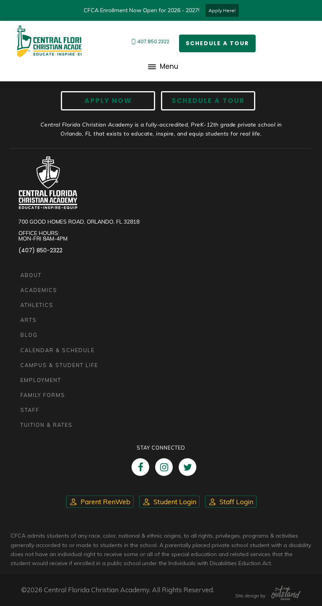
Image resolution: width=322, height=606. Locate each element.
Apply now (108, 100)
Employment (40, 380)
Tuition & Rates (46, 425)
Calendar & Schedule (57, 350)
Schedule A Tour (208, 100)
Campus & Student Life (59, 365)
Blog (29, 335)
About (31, 275)
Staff (29, 410)
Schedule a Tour (217, 43)
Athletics (36, 305)
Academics (38, 290)
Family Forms (42, 395)
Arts (28, 320)
